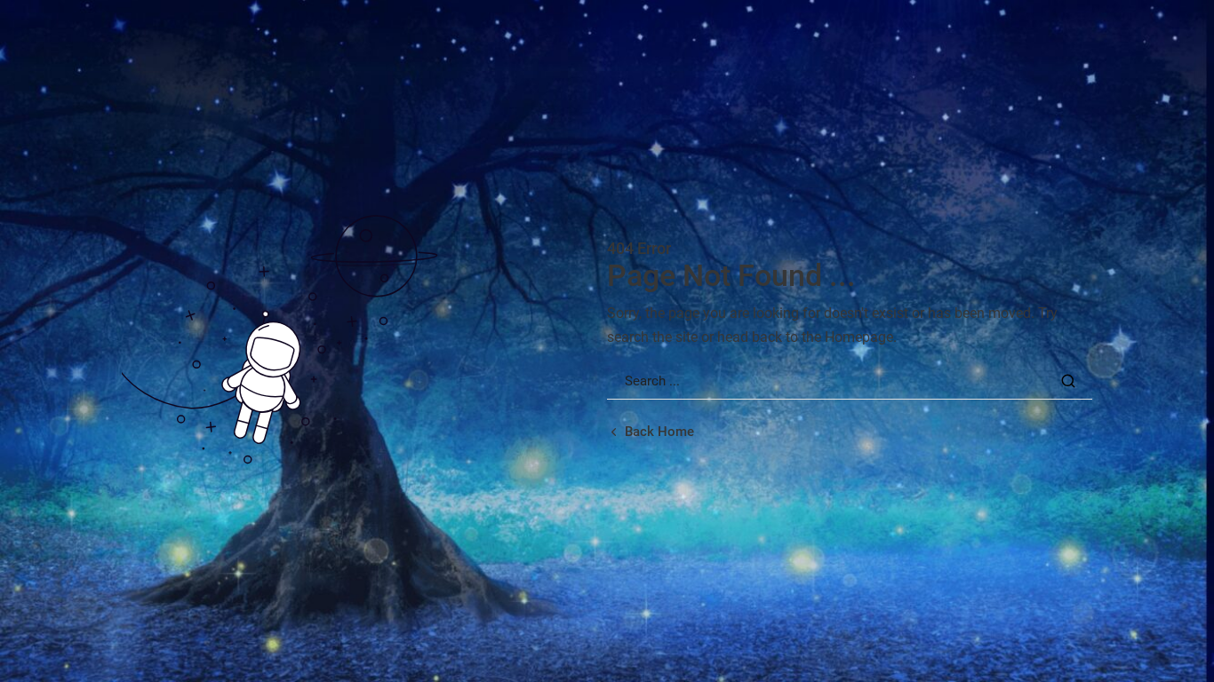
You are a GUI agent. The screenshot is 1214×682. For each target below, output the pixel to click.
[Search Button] (1068, 381)
